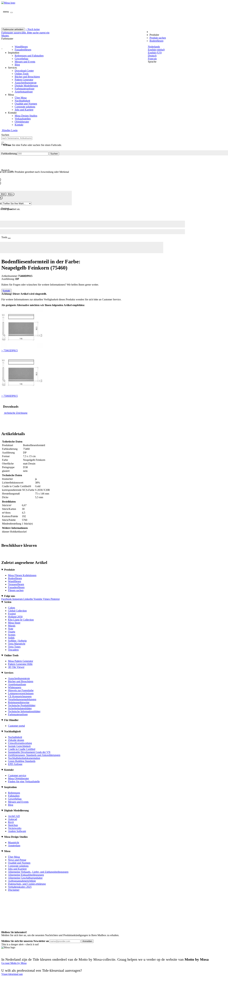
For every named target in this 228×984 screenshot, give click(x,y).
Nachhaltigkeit (22, 100)
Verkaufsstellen (23, 118)
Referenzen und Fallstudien (29, 55)
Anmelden (87, 941)
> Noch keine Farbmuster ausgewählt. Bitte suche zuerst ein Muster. (25, 32)
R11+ (10, 194)
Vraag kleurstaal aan (12, 974)
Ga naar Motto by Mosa (14, 963)
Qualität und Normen (26, 103)
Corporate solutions (25, 106)
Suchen (54, 153)
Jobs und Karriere (24, 109)
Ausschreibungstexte (26, 82)
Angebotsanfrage (24, 91)
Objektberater (22, 121)
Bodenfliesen (156, 40)
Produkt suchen (158, 37)
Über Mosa (21, 97)
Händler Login (9, 130)
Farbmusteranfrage (24, 88)
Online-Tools (22, 73)
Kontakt (19, 124)
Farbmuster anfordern (13, 29)
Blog (17, 64)
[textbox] (16, 138)
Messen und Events (25, 61)
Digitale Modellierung (26, 85)
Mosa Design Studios (26, 115)
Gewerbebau (21, 58)
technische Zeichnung (15, 412)
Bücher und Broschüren (27, 76)
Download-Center (24, 70)
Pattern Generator (24, 79)
